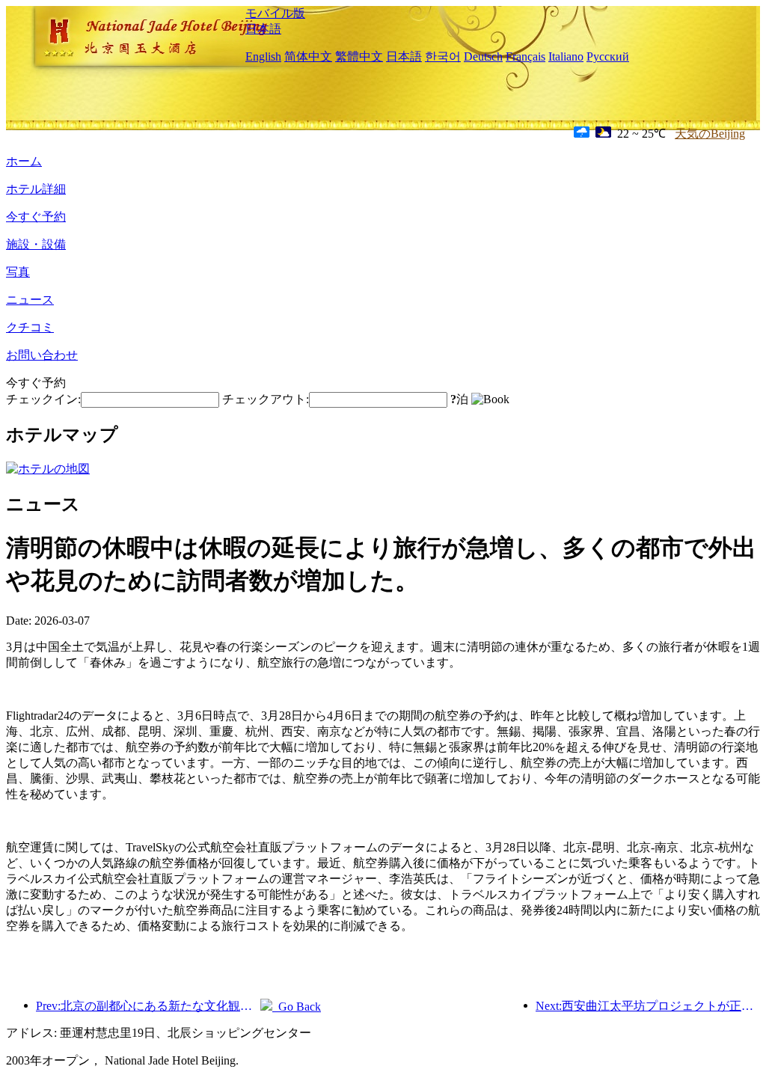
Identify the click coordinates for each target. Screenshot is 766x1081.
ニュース (30, 299)
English (263, 56)
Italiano (565, 56)
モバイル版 (275, 13)
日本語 (263, 28)
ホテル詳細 (36, 189)
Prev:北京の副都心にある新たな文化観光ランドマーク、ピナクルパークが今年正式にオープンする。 (148, 1005)
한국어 (443, 56)
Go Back (296, 1006)
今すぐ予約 (36, 216)
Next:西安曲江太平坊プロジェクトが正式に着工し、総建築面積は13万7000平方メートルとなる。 (648, 1005)
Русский (607, 56)
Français (525, 56)
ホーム (24, 161)
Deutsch (483, 56)
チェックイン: (43, 399)
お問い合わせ (42, 355)
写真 (18, 272)
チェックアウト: (265, 399)
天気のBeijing (710, 133)
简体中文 (308, 56)
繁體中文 (359, 56)
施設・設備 (36, 244)
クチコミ (30, 327)
